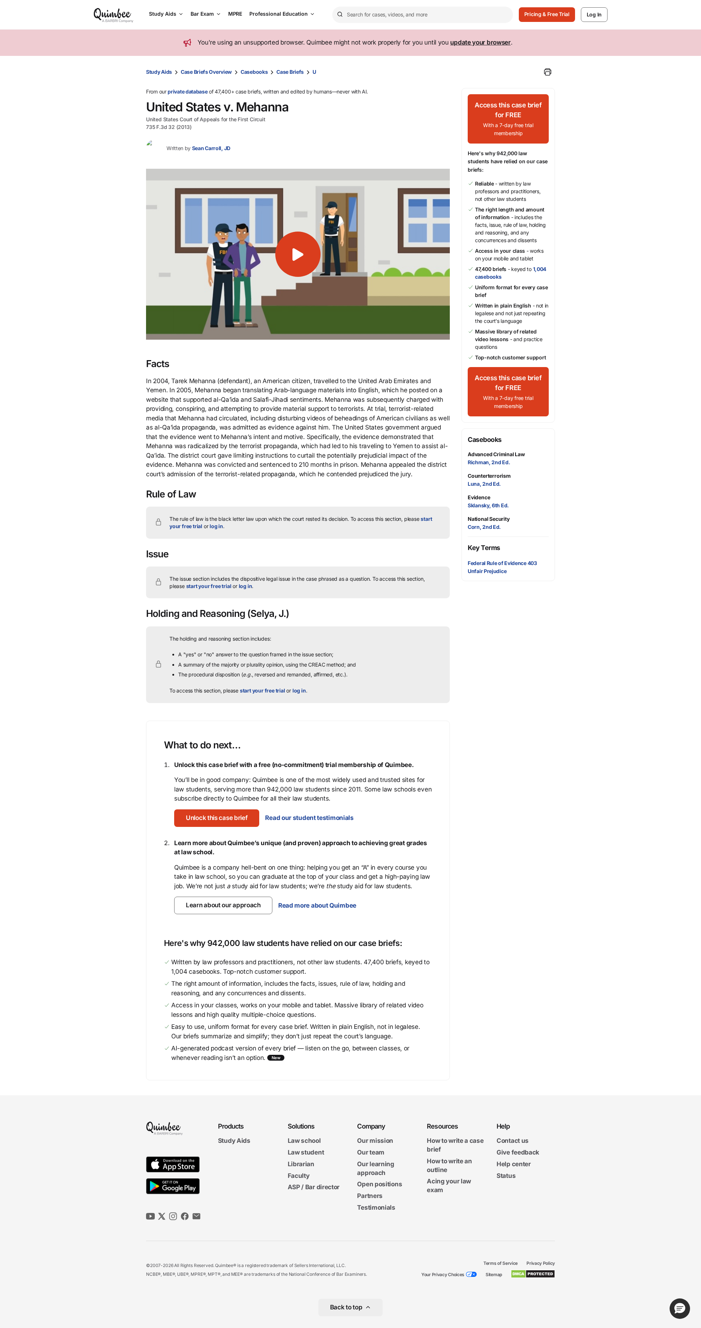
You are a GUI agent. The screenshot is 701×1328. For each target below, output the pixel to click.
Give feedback (518, 1152)
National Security (489, 519)
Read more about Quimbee (317, 905)
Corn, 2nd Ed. (484, 527)
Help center (514, 1164)
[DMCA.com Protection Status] (533, 1274)
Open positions (379, 1184)
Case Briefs (290, 72)
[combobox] (422, 15)
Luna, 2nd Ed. (484, 484)
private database (187, 91)
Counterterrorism (489, 476)
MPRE (235, 14)
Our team (370, 1152)
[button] (298, 254)
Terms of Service (500, 1263)
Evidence (479, 497)
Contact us (513, 1141)
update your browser (480, 42)
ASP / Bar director (314, 1187)
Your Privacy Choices (442, 1274)
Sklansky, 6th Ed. (488, 505)
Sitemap (494, 1274)
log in (216, 526)
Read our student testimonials (309, 817)
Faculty (299, 1175)
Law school (304, 1141)
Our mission (375, 1141)
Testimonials (376, 1207)
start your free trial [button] (208, 586)
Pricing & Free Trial (547, 14)
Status (506, 1175)
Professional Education (278, 14)
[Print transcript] (547, 72)
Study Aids (162, 14)
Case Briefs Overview (206, 72)
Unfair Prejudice (487, 571)
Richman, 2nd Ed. (489, 462)
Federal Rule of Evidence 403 (502, 563)
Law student (306, 1152)
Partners (370, 1195)
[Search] (339, 15)
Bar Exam (202, 14)
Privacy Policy (540, 1263)
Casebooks (254, 72)
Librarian (301, 1164)
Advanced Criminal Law (496, 454)
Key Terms (484, 548)
